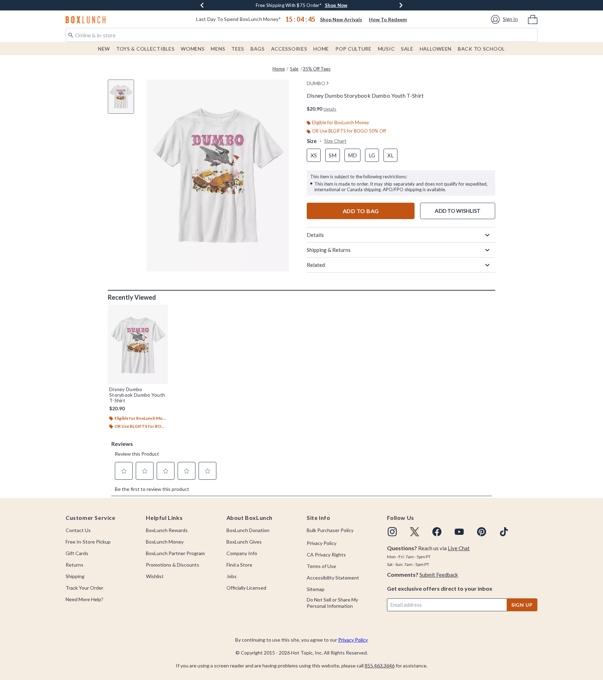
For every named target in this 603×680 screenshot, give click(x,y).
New (104, 49)
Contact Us (78, 530)
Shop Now (336, 5)
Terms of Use (321, 566)
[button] (505, 19)
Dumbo (316, 83)
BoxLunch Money (165, 542)
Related (316, 265)
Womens (192, 49)
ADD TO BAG (361, 211)
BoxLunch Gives (244, 542)
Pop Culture (353, 49)
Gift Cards (77, 553)
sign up (522, 605)
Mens (218, 49)
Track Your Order (84, 588)
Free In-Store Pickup (88, 542)
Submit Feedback (438, 574)
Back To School (481, 49)
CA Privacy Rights (326, 555)
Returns (74, 565)
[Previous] (202, 5)
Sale (407, 49)
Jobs (231, 576)
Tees (237, 49)
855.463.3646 (380, 665)
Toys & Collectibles (145, 49)
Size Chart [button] (335, 141)
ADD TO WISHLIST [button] (458, 211)
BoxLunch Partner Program (175, 553)
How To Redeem (388, 19)
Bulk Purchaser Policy (330, 530)
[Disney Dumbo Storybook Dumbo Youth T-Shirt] (138, 344)
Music (386, 49)
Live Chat (459, 548)
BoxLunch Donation (247, 530)
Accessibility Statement (333, 578)
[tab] (123, 100)
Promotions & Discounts (172, 565)
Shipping (75, 576)
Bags (258, 49)
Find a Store (239, 565)
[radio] (314, 155)
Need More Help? (84, 599)
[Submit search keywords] (71, 35)
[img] (392, 531)
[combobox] (301, 35)
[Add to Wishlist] (161, 311)
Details (315, 235)
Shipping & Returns (329, 250)
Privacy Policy (321, 543)
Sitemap (316, 589)
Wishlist (155, 576)
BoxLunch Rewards (167, 530)
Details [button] (329, 109)
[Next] (401, 5)
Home (321, 49)
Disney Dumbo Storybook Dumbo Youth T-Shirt (137, 395)
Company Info (241, 553)
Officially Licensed (246, 588)
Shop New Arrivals (341, 19)
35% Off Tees (316, 69)
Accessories (289, 49)
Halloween (436, 49)
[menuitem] (532, 19)
